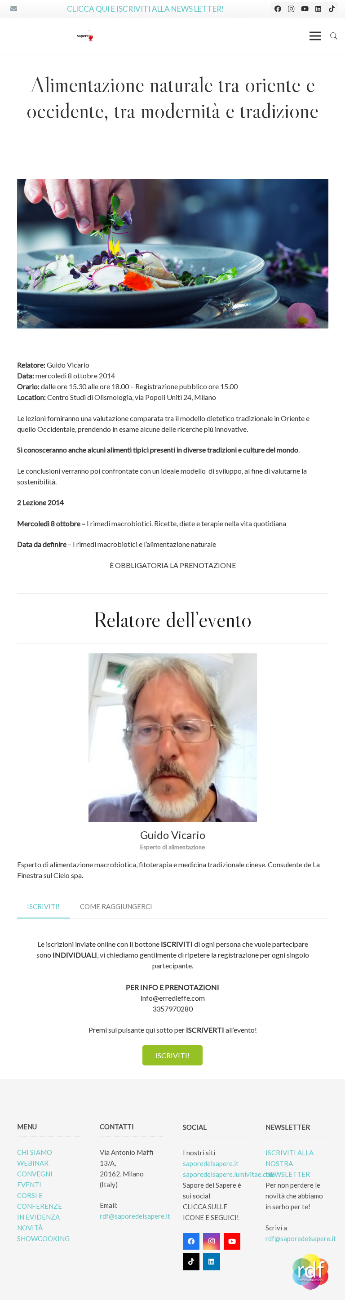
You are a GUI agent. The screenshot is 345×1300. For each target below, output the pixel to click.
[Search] (334, 36)
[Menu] (315, 36)
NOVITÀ (30, 1228)
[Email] (13, 9)
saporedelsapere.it (211, 1163)
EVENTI (29, 1184)
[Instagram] (291, 9)
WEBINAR (33, 1163)
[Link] (85, 36)
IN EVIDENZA (38, 1217)
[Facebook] (277, 9)
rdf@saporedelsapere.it (135, 1216)
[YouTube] (304, 9)
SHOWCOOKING (43, 1238)
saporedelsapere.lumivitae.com (229, 1174)
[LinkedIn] (318, 9)
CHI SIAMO (34, 1152)
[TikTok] (331, 9)
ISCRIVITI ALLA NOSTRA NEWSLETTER (289, 1163)
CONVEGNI (35, 1174)
